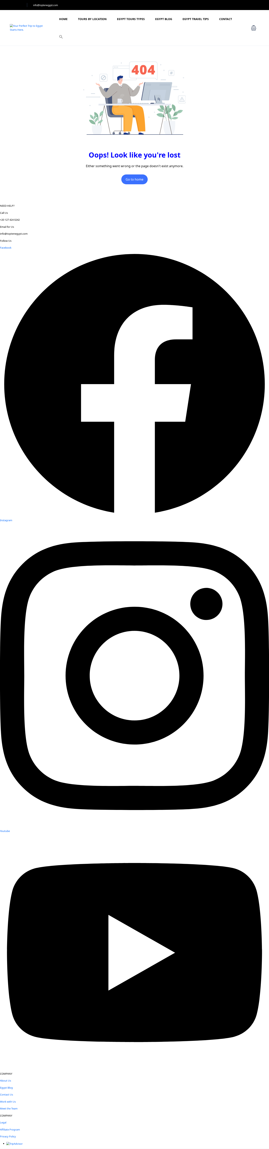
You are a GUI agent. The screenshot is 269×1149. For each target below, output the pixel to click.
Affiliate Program (10, 1129)
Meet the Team (9, 1108)
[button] (61, 37)
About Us (5, 1080)
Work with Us (8, 1101)
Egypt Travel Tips (196, 19)
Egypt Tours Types (131, 19)
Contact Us (6, 1094)
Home (63, 19)
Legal (3, 1122)
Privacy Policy (8, 1136)
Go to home (134, 179)
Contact (225, 19)
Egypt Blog (163, 19)
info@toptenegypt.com (45, 5)
